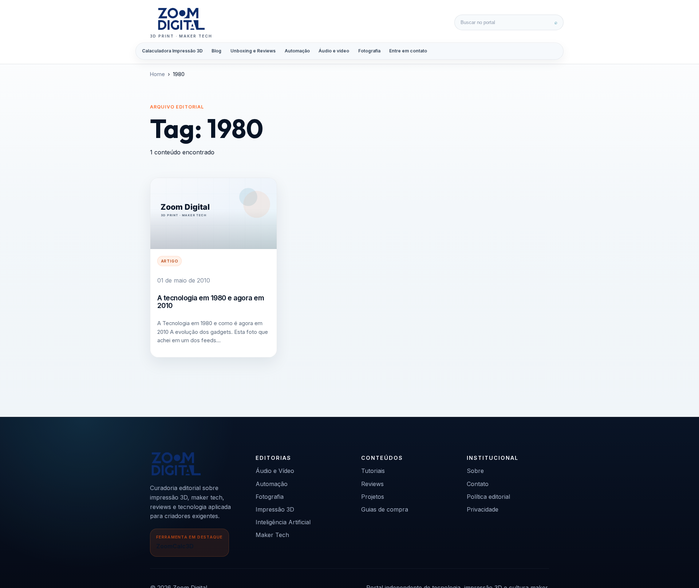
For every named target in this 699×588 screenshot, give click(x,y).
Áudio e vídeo (334, 51)
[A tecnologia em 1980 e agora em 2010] (213, 213)
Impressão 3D (275, 509)
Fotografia (369, 51)
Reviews (372, 484)
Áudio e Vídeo (275, 470)
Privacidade (482, 509)
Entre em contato (408, 51)
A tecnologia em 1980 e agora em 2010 (210, 301)
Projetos (372, 496)
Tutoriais (373, 470)
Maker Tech (272, 534)
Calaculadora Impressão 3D (172, 51)
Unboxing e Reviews (253, 51)
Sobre (475, 470)
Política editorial (488, 496)
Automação (297, 51)
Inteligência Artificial (283, 522)
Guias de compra (384, 509)
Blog (216, 51)
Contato (478, 484)
